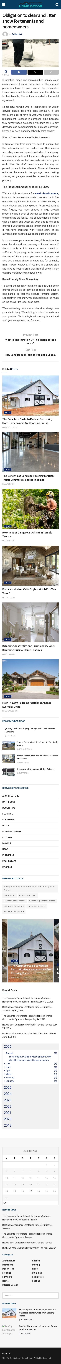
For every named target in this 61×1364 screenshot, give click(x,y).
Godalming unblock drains (42, 901)
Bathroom (8, 802)
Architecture (10, 796)
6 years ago (24, 763)
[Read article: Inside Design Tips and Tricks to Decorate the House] (8, 758)
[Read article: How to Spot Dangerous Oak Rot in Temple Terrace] (30, 509)
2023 (7, 1100)
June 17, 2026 (9, 597)
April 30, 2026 (9, 654)
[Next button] (56, 950)
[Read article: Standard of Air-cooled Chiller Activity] (8, 772)
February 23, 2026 (11, 711)
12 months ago (25, 749)
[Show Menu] (3, 4)
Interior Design (11, 831)
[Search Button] (57, 4)
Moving (6, 843)
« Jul (5, 1203)
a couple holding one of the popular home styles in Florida (29, 888)
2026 (7, 1046)
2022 (7, 1106)
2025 (7, 1087)
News (5, 849)
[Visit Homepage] (30, 5)
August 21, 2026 (10, 427)
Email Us (6, 1353)
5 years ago (24, 773)
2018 (7, 1125)
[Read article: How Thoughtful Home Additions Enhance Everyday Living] (30, 679)
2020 (7, 1119)
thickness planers (37, 906)
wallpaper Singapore (14, 912)
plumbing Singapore (14, 906)
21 (38, 1184)
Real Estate (9, 861)
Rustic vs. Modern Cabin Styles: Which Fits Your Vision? (29, 1033)
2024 (7, 1094)
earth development (46, 193)
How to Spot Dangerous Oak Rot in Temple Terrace (27, 1024)
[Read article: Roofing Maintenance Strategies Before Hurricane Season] (9, 1330)
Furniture (8, 819)
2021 (7, 1113)
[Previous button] (4, 950)
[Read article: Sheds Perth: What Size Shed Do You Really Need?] (8, 745)
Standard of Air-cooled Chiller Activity (35, 769)
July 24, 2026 (9, 484)
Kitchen (7, 837)
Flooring (7, 813)
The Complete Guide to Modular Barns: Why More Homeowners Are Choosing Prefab (31, 969)
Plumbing (8, 855)
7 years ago (11, 736)
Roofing (7, 867)
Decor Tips (8, 808)
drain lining (9, 896)
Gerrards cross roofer (14, 901)
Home (7, 413)
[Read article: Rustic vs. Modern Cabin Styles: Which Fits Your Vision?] (30, 566)
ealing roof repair (27, 896)
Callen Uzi (17, 34)
